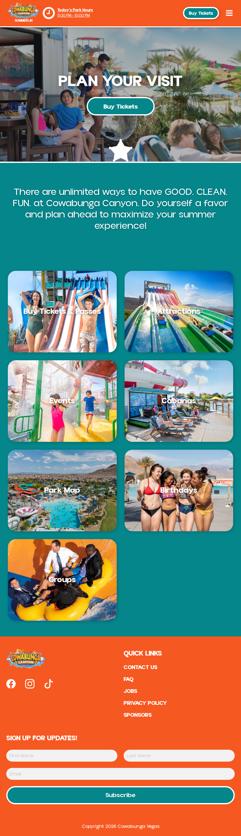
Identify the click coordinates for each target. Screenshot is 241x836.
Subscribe (120, 795)
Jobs (130, 691)
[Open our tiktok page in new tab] (48, 684)
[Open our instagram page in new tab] (30, 684)
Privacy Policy (145, 703)
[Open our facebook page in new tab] (11, 684)
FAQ (129, 679)
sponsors (138, 715)
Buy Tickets (201, 13)
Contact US (140, 667)
